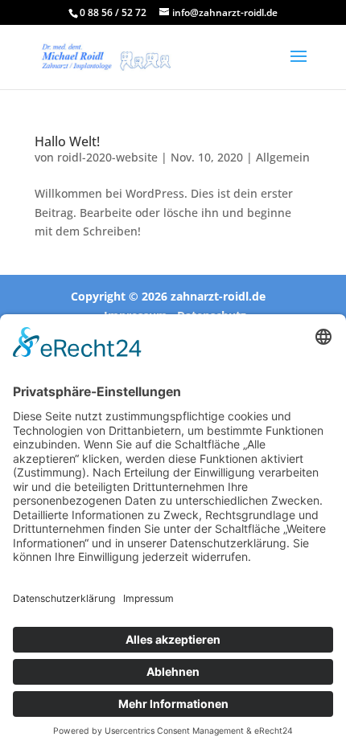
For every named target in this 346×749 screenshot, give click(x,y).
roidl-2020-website (107, 157)
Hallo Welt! (67, 141)
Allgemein (283, 157)
